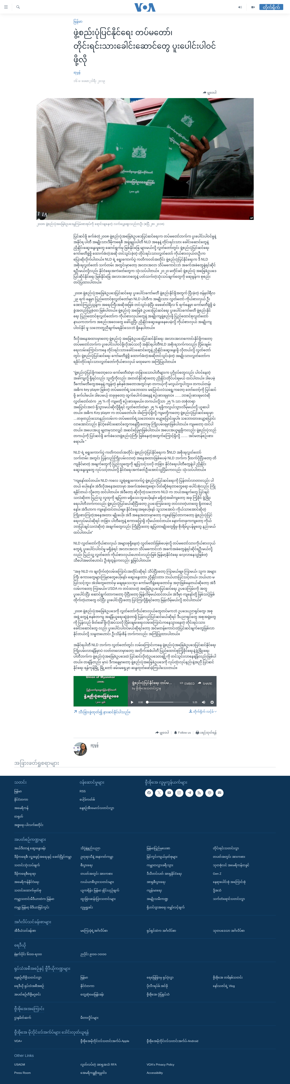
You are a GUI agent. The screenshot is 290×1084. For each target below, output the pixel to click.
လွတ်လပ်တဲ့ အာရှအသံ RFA (98, 1064)
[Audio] (240, 7)
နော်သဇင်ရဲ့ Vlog (224, 985)
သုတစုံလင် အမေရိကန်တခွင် (231, 865)
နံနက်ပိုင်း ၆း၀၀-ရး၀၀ (28, 954)
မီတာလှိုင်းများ (89, 1017)
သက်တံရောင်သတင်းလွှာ (229, 898)
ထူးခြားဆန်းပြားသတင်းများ (98, 898)
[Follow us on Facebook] (149, 793)
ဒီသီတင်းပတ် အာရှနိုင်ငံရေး (164, 873)
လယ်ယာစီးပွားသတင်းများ (97, 882)
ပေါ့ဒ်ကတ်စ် (87, 799)
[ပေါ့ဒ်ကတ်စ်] (209, 793)
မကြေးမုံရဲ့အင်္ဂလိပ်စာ (94, 930)
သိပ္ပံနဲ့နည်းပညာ (90, 848)
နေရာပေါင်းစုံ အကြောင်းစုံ (229, 882)
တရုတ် (18, 816)
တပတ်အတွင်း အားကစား (96, 873)
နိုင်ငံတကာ (21, 799)
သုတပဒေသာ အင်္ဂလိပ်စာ (229, 930)
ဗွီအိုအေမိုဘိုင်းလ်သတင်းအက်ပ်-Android (172, 1041)
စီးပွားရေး (86, 865)
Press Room (22, 1072)
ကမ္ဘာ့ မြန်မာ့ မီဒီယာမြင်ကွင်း (31, 907)
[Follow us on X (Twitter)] (159, 793)
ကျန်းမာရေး (154, 890)
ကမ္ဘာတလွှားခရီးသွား (160, 865)
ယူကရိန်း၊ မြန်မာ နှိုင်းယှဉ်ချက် (99, 890)
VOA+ (18, 1041)
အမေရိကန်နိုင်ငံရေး (26, 882)
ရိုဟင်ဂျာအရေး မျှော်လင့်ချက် (166, 907)
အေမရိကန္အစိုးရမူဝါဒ (93, 1072)
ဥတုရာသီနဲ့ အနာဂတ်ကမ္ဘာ (96, 856)
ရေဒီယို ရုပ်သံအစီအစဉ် (29, 985)
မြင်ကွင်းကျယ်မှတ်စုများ (162, 856)
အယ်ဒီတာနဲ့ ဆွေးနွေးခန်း (30, 848)
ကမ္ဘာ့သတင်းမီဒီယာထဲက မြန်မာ (34, 898)
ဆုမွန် (76, 72)
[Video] (253, 7)
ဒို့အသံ (217, 890)
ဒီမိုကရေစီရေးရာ (25, 873)
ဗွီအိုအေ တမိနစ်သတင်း (228, 977)
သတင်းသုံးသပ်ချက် (27, 865)
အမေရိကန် (21, 808)
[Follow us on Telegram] (189, 793)
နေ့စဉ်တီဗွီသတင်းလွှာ (27, 977)
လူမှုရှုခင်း (86, 907)
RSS (83, 791)
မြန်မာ (77, 21)
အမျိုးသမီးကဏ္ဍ (157, 898)
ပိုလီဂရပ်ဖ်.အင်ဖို (157, 985)
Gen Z (217, 873)
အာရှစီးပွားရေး (156, 882)
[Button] (210, 93)
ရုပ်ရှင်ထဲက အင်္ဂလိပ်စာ (161, 930)
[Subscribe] (219, 793)
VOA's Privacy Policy (160, 1064)
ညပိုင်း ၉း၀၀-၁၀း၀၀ (93, 954)
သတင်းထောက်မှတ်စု (27, 890)
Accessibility (155, 1072)
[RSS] (199, 793)
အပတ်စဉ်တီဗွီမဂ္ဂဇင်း (27, 994)
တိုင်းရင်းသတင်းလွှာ (226, 848)
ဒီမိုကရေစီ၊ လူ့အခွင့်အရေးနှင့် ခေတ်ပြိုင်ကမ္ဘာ (43, 856)
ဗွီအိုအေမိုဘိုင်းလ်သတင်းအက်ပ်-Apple (104, 1041)
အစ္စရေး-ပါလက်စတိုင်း (28, 824)
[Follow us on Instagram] (179, 793)
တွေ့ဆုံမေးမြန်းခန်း (92, 994)
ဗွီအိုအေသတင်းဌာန (148, 688)
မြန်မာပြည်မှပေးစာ (158, 848)
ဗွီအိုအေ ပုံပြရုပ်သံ (158, 994)
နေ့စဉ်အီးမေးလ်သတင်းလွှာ (97, 808)
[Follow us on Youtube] (169, 793)
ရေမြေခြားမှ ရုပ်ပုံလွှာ (160, 977)
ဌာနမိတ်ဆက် (22, 1017)
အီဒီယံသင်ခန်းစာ (25, 930)
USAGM (19, 1064)
